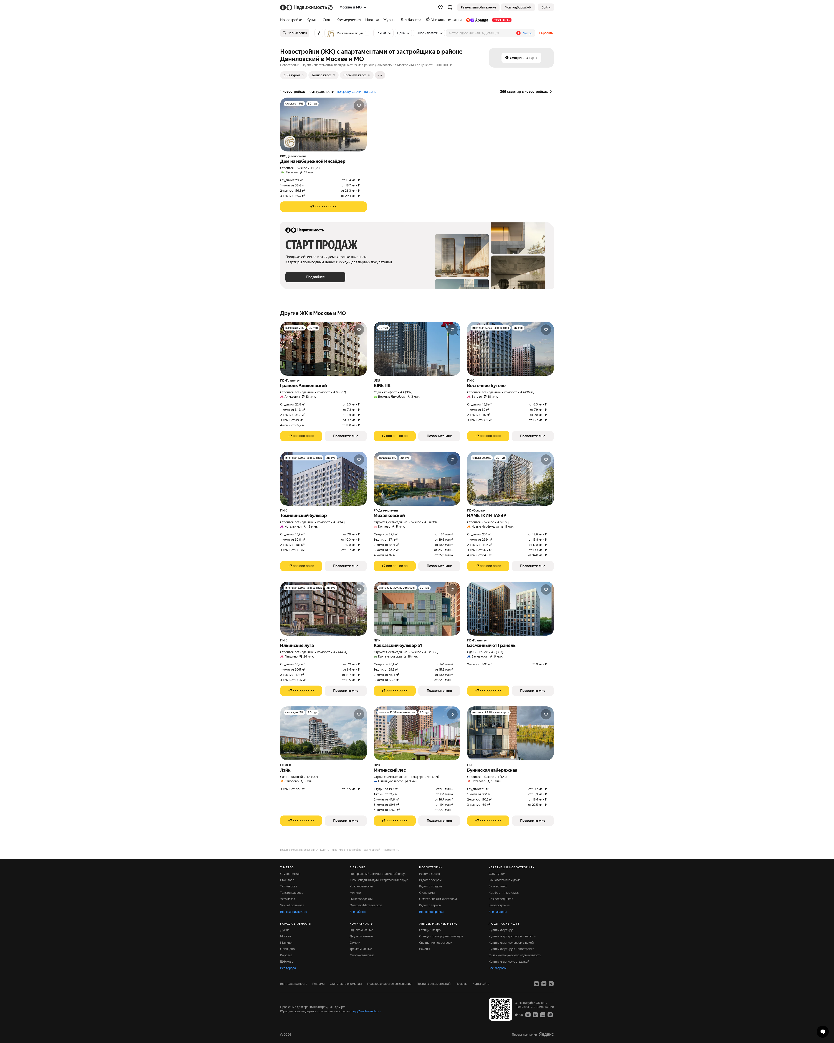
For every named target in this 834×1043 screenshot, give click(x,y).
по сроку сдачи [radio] (349, 92)
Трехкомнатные (361, 949)
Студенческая (290, 873)
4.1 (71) (315, 168)
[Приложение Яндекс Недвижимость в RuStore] (550, 1014)
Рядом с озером (430, 880)
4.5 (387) (497, 652)
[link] (546, 7)
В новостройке (499, 905)
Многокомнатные (362, 955)
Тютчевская (288, 886)
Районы (424, 949)
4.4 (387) (406, 392)
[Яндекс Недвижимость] (306, 7)
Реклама (318, 983)
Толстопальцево (291, 892)
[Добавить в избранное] (359, 105)
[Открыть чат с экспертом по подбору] (823, 1032)
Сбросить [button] (546, 33)
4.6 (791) (433, 777)
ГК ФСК (285, 765)
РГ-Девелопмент (386, 510)
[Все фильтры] (318, 33)
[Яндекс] (546, 1034)
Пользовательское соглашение (389, 983)
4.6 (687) (339, 392)
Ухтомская (287, 899)
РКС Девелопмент (293, 156)
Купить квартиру (501, 930)
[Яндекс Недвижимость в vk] (536, 983)
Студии (355, 942)
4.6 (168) (503, 522)
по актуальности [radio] (321, 92)
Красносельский (361, 886)
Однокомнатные (361, 930)
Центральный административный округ (378, 873)
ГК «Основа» (476, 510)
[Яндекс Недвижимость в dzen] (543, 983)
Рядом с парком (430, 905)
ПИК (470, 380)
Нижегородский (361, 899)
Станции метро (430, 930)
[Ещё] (380, 75)
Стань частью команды (346, 983)
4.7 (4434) (340, 652)
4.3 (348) (339, 522)
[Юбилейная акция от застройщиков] (290, 142)
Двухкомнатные (361, 936)
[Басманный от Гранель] (510, 609)
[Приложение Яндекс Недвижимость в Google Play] (535, 1014)
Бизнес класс (498, 886)
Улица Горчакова (292, 905)
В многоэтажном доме (505, 880)
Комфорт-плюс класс (504, 892)
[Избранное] (440, 7)
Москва (285, 936)
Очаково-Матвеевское (366, 905)
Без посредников (501, 899)
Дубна (284, 930)
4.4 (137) (312, 777)
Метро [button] (527, 33)
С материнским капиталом (438, 899)
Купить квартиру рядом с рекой (511, 942)
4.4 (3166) (527, 392)
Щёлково (286, 961)
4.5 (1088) (431, 652)
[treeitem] (292, 20)
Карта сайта (481, 983)
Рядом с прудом (430, 886)
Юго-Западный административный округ (379, 880)
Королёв (286, 955)
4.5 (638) (430, 522)
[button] (450, 7)
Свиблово (287, 880)
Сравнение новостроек (435, 942)
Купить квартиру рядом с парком (512, 936)
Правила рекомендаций (433, 983)
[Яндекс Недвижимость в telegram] (551, 983)
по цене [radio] (370, 92)
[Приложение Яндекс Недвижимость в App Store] (528, 1014)
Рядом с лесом (429, 873)
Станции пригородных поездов (441, 936)
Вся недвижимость (293, 983)
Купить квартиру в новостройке (511, 949)
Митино (355, 892)
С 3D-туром (497, 873)
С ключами (427, 892)
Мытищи (286, 942)
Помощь (461, 983)
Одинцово (287, 949)
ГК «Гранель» (290, 380)
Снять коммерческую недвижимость (515, 955)
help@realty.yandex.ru (366, 1011)
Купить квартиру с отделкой (509, 961)
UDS (377, 380)
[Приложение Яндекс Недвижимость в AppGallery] (542, 1014)
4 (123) (502, 777)
